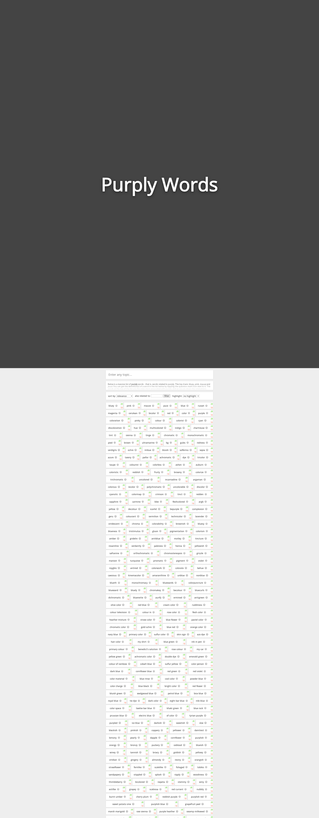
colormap (136, 494)
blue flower (171, 619)
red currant (177, 789)
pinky (137, 420)
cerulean (133, 413)
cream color (169, 604)
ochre (130, 450)
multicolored (156, 427)
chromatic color (118, 627)
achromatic (165, 457)
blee (157, 501)
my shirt (142, 641)
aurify (158, 597)
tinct (179, 494)
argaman (197, 479)
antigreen (199, 597)
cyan (200, 420)
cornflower (176, 737)
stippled (138, 774)
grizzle (200, 553)
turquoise (135, 560)
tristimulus (134, 531)
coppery (156, 730)
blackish (113, 730)
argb (201, 501)
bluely (134, 590)
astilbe (112, 789)
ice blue (136, 722)
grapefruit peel (192, 804)
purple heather (167, 811)
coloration (115, 420)
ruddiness (197, 604)
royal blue (113, 700)
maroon (113, 560)
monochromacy (140, 582)
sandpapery (115, 774)
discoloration (115, 427)
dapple (153, 737)
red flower (197, 686)
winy (201, 781)
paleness (158, 545)
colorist (180, 420)
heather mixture (117, 619)
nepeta (161, 781)
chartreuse (199, 427)
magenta (112, 413)
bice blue (198, 693)
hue (136, 427)
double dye (170, 656)
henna (178, 545)
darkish (158, 722)
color (184, 413)
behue (200, 568)
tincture (199, 538)
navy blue (113, 634)
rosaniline (114, 545)
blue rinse (145, 678)
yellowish (199, 545)
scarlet (153, 509)
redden (199, 494)
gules (182, 442)
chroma (136, 523)
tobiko (200, 767)
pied (110, 442)
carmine (136, 501)
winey (113, 752)
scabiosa (154, 789)
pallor (146, 457)
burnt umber (116, 796)
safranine (114, 553)
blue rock (198, 708)
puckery (156, 745)
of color (170, 715)
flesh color (197, 612)
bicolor (152, 413)
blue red (171, 627)
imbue (148, 450)
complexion (198, 509)
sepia (202, 450)
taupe (112, 464)
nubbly (200, 789)
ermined (178, 597)
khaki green (173, 708)
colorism (200, 531)
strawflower (115, 767)
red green (172, 671)
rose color (172, 612)
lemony (113, 737)
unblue (181, 575)
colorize (199, 472)
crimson (159, 494)
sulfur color (160, 634)
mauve (147, 405)
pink (129, 405)
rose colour (177, 649)
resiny (178, 759)
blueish (199, 745)
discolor (201, 486)
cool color (170, 678)
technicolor (177, 516)
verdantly (136, 545)
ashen (179, 464)
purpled (113, 722)
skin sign (181, 634)
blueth (113, 582)
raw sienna (142, 811)
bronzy (134, 745)
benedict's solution (148, 649)
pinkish (134, 730)
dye (184, 457)
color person (197, 663)
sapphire (113, 501)
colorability (158, 523)
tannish (134, 752)
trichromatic (116, 479)
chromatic (169, 435)
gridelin (134, 538)
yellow (112, 509)
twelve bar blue (144, 708)
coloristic (114, 472)
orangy (112, 745)
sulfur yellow (171, 663)
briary (156, 752)
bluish (165, 450)
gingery (134, 759)
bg (167, 442)
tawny (128, 457)
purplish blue (158, 804)
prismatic (158, 560)
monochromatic (196, 435)
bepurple (174, 509)
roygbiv (113, 568)
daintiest (199, 730)
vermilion (153, 516)
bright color (171, 686)
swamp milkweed (196, 811)
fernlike (138, 767)
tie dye (133, 700)
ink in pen (197, 641)
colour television (118, 612)
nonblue (200, 575)
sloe (201, 722)
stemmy (182, 781)
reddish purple (169, 796)
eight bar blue (177, 700)
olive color (116, 604)
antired (134, 568)
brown (127, 442)
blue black (143, 686)
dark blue (115, 671)
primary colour (116, 649)
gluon (155, 531)
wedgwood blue (145, 693)
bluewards (168, 582)
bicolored (140, 781)
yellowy (199, 752)
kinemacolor (134, 575)
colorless (157, 464)
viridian (113, 759)
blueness (112, 531)
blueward (113, 590)
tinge (148, 435)
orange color (196, 627)
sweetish (180, 722)
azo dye (201, 634)
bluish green (116, 693)
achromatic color (143, 656)
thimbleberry (115, 781)
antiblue (156, 538)
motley (177, 538)
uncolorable (179, 486)
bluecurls (199, 590)
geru (111, 516)
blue (183, 405)
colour (158, 420)
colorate (179, 568)
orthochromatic (141, 553)
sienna (129, 435)
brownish (180, 523)
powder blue (196, 678)
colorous (112, 486)
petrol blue (173, 693)
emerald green (196, 656)
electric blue (145, 715)
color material (117, 678)
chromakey (155, 590)
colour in (146, 612)
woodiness (198, 774)
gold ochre (146, 627)
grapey (132, 789)
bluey (111, 405)
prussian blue (117, 715)
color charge (116, 686)
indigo (178, 427)
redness (201, 442)
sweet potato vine (121, 804)
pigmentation (177, 531)
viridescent (114, 523)
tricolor (201, 457)
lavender (199, 516)
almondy (156, 759)
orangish (199, 759)
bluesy (201, 523)
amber (112, 538)
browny (178, 472)
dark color (153, 700)
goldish (177, 752)
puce (165, 405)
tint (111, 435)
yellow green (115, 656)
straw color (146, 619)
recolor (131, 486)
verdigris (112, 450)
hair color (116, 641)
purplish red (197, 796)
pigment (180, 560)
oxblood (178, 745)
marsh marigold (116, 811)
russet (201, 405)
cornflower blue (144, 671)
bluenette (138, 597)
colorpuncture (196, 582)
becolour (177, 590)
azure (111, 457)
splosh (158, 774)
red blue (142, 604)
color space (115, 708)
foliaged (180, 767)
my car (200, 649)
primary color (136, 634)
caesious (112, 575)
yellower (177, 730)
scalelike (159, 767)
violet (201, 560)
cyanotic (113, 494)
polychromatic (154, 486)
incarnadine (171, 479)
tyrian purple (196, 715)
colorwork (157, 568)
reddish (136, 472)
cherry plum (142, 796)
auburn (199, 464)
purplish (199, 737)
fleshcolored (179, 501)
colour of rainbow (118, 663)
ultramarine (148, 442)
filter (166, 395)
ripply (177, 774)
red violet (198, 671)
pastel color (197, 619)
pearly (133, 737)
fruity (157, 472)
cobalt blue (146, 663)
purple (201, 413)
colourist (134, 464)
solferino (184, 450)
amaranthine (159, 575)
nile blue (200, 700)
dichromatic (114, 597)
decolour (132, 509)
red (168, 413)
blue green (169, 641)
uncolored (144, 479)
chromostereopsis (173, 553)
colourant (131, 516)
